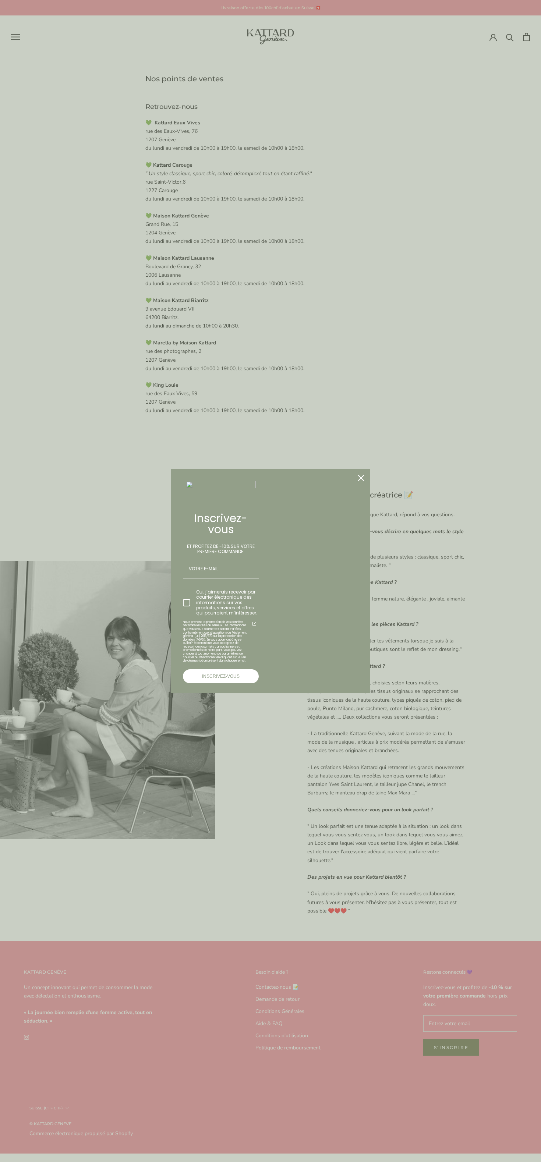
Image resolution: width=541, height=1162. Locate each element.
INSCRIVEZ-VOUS (221, 676)
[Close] (361, 478)
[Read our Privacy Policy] (254, 623)
